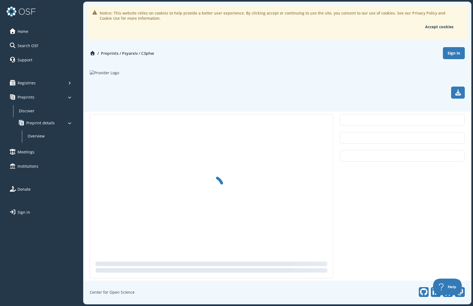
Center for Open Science (112, 292)
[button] (41, 31)
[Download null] (458, 93)
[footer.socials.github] (424, 292)
